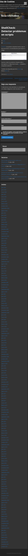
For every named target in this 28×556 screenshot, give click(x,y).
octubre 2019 (4, 331)
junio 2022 (3, 268)
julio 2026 (3, 187)
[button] (26, 2)
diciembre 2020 (4, 308)
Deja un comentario (7, 43)
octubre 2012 (4, 525)
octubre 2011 (4, 546)
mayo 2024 (3, 217)
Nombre (3, 111)
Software (11, 74)
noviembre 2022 (5, 257)
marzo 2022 (4, 275)
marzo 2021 (4, 303)
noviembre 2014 (5, 467)
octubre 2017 (4, 386)
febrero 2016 (4, 433)
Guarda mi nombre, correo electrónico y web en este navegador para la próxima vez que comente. (15, 133)
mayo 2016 (3, 426)
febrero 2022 (4, 277)
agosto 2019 (4, 335)
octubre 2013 (4, 498)
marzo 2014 (4, 486)
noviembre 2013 (5, 495)
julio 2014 (3, 477)
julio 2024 (3, 213)
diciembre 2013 (4, 493)
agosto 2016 (4, 419)
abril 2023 (3, 245)
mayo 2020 (3, 317)
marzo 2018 (4, 375)
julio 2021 (3, 294)
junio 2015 (3, 451)
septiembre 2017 (5, 389)
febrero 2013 (4, 516)
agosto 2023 (4, 238)
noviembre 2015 (5, 440)
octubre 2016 (4, 414)
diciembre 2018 (4, 354)
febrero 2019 (4, 349)
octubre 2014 (4, 470)
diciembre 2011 (4, 542)
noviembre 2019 (5, 328)
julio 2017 (3, 393)
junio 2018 (3, 368)
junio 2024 (3, 215)
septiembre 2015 (5, 444)
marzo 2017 (4, 403)
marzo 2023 (4, 247)
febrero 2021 (4, 305)
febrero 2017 (4, 405)
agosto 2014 (4, 474)
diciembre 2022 (4, 254)
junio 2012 (3, 532)
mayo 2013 (3, 509)
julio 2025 (3, 194)
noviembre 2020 (5, 310)
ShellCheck (3, 46)
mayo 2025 (3, 196)
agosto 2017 (4, 391)
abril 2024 (3, 220)
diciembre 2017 (4, 382)
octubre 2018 (4, 359)
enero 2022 (4, 280)
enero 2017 (4, 407)
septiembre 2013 (5, 500)
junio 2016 (3, 423)
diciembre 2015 (4, 437)
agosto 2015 (4, 447)
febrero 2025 (4, 203)
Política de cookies (21, 8)
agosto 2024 (4, 210)
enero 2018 (4, 379)
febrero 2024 (4, 224)
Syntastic (19, 69)
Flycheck (7, 70)
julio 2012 (3, 530)
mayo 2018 (3, 370)
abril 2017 (3, 400)
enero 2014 (4, 491)
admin (4, 40)
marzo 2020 (4, 321)
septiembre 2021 (5, 289)
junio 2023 (3, 240)
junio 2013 (3, 507)
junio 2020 (3, 315)
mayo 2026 (3, 192)
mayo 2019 (3, 342)
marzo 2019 (4, 347)
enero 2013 (4, 518)
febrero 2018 (4, 377)
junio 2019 (3, 340)
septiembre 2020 (5, 312)
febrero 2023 (4, 250)
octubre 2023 (4, 233)
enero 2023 (4, 252)
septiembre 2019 (5, 333)
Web (2, 125)
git (19, 64)
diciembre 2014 (4, 465)
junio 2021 (3, 296)
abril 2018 (3, 372)
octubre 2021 (4, 287)
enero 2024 (4, 226)
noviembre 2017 (5, 384)
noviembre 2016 (5, 412)
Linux (8, 74)
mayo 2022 (3, 271)
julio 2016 (3, 421)
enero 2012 (4, 539)
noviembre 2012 (5, 523)
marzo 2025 (4, 201)
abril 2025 (3, 199)
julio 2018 (3, 365)
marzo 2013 (4, 514)
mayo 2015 (3, 454)
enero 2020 (4, 326)
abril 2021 (3, 301)
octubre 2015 (4, 442)
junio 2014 (3, 479)
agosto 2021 (4, 291)
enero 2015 (4, 463)
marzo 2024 (4, 222)
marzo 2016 (4, 430)
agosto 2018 (4, 363)
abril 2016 (3, 428)
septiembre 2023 (5, 236)
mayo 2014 (3, 481)
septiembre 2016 (5, 416)
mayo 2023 (3, 243)
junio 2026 (3, 189)
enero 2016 (4, 435)
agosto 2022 (4, 264)
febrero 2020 (4, 324)
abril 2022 (3, 273)
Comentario (4, 92)
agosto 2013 (4, 502)
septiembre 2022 (5, 261)
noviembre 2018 (5, 356)
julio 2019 (3, 338)
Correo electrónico (6, 118)
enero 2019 (4, 352)
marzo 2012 (4, 535)
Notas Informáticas (10, 15)
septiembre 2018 (5, 361)
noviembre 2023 (5, 231)
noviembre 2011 (5, 544)
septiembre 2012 (5, 528)
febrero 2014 (4, 488)
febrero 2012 (4, 537)
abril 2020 (3, 319)
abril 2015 (3, 456)
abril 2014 (3, 484)
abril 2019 (3, 345)
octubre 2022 (4, 259)
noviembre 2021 (5, 284)
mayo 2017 (3, 398)
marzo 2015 (4, 458)
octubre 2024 (4, 206)
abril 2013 (3, 511)
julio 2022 (3, 266)
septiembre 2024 (5, 208)
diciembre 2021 (4, 282)
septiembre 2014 (5, 472)
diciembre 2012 (4, 521)
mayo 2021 (3, 298)
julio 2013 (3, 505)
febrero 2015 (4, 460)
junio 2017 (3, 396)
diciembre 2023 (4, 229)
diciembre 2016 (4, 410)
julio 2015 (3, 449)
